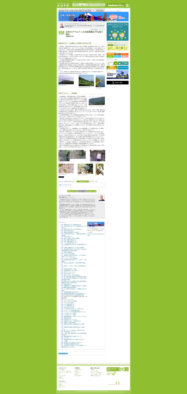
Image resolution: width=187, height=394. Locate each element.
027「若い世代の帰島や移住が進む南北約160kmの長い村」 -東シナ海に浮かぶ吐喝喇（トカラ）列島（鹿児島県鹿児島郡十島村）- (74, 278)
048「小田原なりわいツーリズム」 (69, 319)
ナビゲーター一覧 (100, 11)
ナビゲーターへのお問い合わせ (97, 372)
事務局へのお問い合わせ (95, 375)
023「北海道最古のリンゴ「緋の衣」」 (70, 270)
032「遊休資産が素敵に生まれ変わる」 (70, 292)
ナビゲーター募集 (114, 11)
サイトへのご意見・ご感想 (96, 374)
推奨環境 (76, 374)
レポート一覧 (82, 191)
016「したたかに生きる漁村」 (68, 253)
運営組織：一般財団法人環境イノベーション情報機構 (111, 373)
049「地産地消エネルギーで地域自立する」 (71, 321)
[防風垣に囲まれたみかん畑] (86, 85)
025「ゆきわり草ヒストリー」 (68, 273)
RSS (120, 4)
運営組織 (60, 377)
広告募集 (92, 369)
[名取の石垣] (64, 160)
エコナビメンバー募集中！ (113, 59)
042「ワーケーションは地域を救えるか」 (70, 310)
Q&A (89, 4)
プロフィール (82, 23)
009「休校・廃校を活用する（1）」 (69, 239)
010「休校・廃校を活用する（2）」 (69, 241)
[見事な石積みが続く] (66, 172)
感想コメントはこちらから (65, 184)
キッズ (75, 5)
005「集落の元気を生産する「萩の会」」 (70, 232)
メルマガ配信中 (112, 68)
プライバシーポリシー (62, 382)
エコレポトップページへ (61, 11)
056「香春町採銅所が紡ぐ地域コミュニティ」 (71, 336)
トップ (75, 4)
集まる (76, 9)
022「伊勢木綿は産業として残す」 (69, 269)
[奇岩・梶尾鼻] (100, 86)
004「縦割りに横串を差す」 (67, 230)
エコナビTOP (61, 9)
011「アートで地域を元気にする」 (69, 243)
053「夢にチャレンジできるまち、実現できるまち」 (73, 330)
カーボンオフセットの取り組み (64, 371)
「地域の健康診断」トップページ (95, 227)
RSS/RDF (76, 371)
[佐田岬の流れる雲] (66, 84)
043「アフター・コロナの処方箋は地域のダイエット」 (74, 311)
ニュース (95, 4)
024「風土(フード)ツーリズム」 (68, 272)
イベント (95, 5)
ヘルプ (109, 4)
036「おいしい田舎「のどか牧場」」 (69, 301)
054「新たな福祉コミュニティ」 (68, 331)
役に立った (83, 181)
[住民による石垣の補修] (85, 173)
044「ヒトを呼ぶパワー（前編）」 (69, 313)
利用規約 (60, 384)
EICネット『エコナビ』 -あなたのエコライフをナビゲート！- (63, 5)
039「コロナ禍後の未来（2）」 (68, 305)
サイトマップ (115, 4)
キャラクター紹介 (61, 375)
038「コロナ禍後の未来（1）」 (68, 304)
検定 (82, 5)
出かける (85, 11)
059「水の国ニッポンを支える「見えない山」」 (72, 342)
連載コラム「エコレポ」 (69, 9)
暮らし (76, 11)
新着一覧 (67, 11)
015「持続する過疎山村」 (67, 252)
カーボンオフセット (123, 68)
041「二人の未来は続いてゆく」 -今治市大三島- (72, 308)
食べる (80, 11)
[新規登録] (115, 45)
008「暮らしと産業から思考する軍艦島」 (70, 238)
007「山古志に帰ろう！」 (67, 236)
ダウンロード (102, 5)
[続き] (71, 26)
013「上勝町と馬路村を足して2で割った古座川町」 (73, 247)
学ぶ (89, 11)
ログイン (110, 45)
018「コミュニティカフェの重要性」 (69, 258)
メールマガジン (78, 372)
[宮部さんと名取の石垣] (97, 160)
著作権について (61, 385)
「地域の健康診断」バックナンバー (97, 29)
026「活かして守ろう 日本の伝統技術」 (70, 275)
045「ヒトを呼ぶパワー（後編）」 (69, 314)
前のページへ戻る (63, 354)
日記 (89, 5)
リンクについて (61, 387)
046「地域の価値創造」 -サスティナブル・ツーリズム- (74, 316)
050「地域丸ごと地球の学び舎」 (68, 322)
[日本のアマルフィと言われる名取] (97, 104)
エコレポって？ (107, 11)
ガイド (102, 4)
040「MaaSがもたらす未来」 (68, 307)
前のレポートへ (72, 191)
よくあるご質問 (78, 375)
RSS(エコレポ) (119, 11)
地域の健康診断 (82, 9)
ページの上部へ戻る (127, 392)
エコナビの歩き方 (123, 63)
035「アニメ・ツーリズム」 (67, 299)
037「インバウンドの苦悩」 (67, 302)
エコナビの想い (112, 63)
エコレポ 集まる (117, 17)
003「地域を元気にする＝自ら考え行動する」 (71, 229)
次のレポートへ (91, 191)
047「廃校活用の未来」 (66, 318)
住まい (71, 11)
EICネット (127, 5)
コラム (82, 4)
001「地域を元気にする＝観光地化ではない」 (71, 224)
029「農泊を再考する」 (66, 284)
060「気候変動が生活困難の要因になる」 (70, 344)
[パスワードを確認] (121, 45)
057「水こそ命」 (65, 337)
